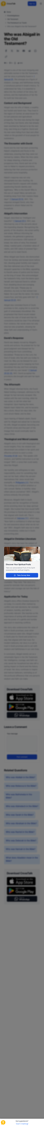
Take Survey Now (23, 575)
